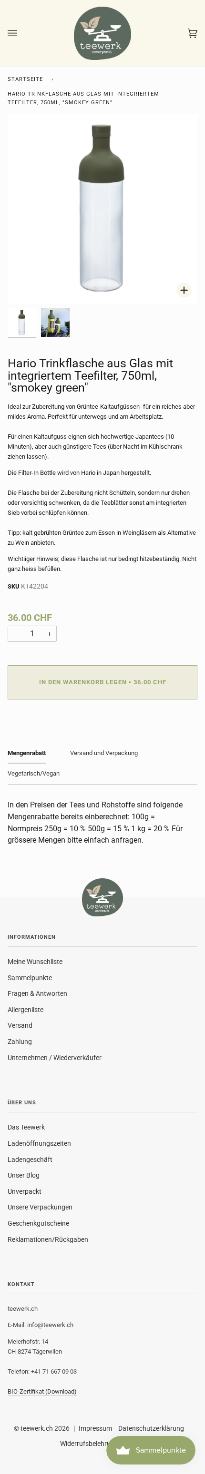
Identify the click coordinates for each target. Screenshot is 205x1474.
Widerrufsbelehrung (89, 1443)
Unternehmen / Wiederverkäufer (55, 1057)
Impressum (95, 1428)
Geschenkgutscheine (38, 1223)
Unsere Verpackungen (40, 1207)
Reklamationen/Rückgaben (48, 1239)
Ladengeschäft (30, 1159)
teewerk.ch (36, 1428)
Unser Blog (24, 1175)
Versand (20, 1025)
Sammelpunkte (30, 978)
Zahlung (20, 1041)
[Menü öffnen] (22, 33)
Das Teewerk (26, 1127)
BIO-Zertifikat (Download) (42, 1391)
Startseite (25, 79)
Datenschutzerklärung (151, 1428)
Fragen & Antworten (37, 993)
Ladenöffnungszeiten (39, 1143)
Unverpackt (24, 1191)
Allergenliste (25, 1009)
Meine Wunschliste (35, 961)
